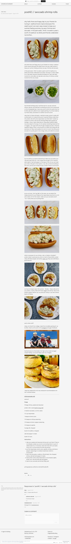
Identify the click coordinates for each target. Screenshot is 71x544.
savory (5, 11)
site (50, 327)
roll (22, 487)
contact (40, 4)
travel (67, 4)
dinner (13, 487)
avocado (2, 487)
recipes (54, 4)
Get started (43, 1)
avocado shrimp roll (7, 487)
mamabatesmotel (35, 505)
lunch (15, 487)
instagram (44, 327)
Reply (25, 494)
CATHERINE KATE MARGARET (7, 4)
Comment (55, 522)
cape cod (45, 258)
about (25, 4)
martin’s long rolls (38, 408)
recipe (2, 11)
